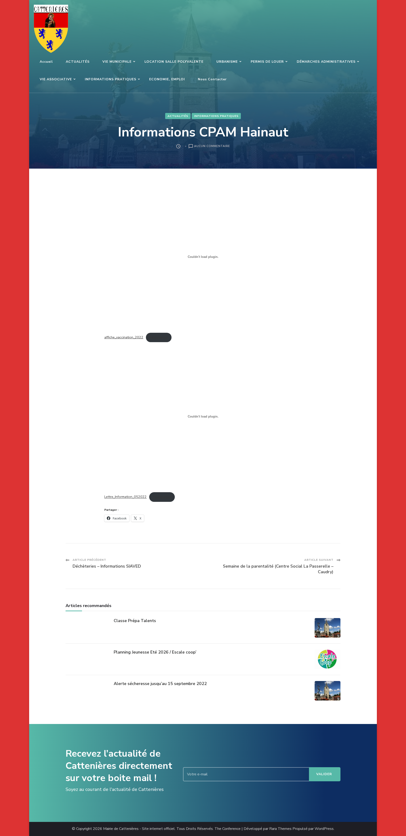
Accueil (46, 61)
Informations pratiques (216, 116)
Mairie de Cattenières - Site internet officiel (139, 829)
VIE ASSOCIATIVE (56, 79)
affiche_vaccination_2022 (123, 337)
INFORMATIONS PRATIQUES (110, 79)
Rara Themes (280, 829)
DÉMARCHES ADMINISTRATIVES (326, 61)
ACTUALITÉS (78, 61)
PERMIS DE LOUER (267, 61)
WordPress (324, 829)
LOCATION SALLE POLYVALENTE (173, 61)
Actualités (178, 116)
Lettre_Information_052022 (125, 497)
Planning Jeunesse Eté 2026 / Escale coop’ (155, 652)
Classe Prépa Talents (135, 620)
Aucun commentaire (212, 146)
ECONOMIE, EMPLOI (167, 79)
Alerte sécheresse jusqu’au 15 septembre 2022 (160, 683)
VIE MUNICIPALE (117, 61)
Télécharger (158, 337)
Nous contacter (212, 79)
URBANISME (227, 61)
